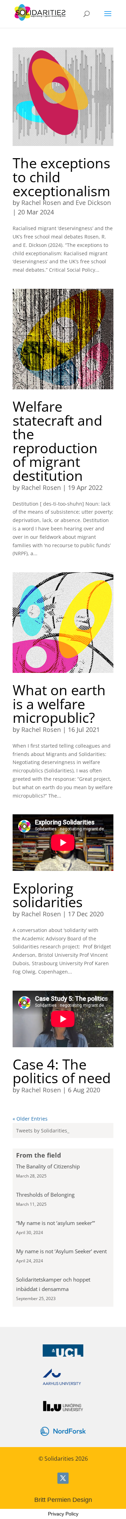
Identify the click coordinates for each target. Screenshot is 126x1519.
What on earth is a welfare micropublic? (59, 704)
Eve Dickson (93, 202)
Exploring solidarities (48, 895)
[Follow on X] (63, 1478)
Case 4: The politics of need (62, 1071)
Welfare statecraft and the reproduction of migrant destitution (57, 441)
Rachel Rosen (41, 202)
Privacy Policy (63, 1514)
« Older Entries (30, 1118)
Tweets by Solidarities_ (42, 1130)
